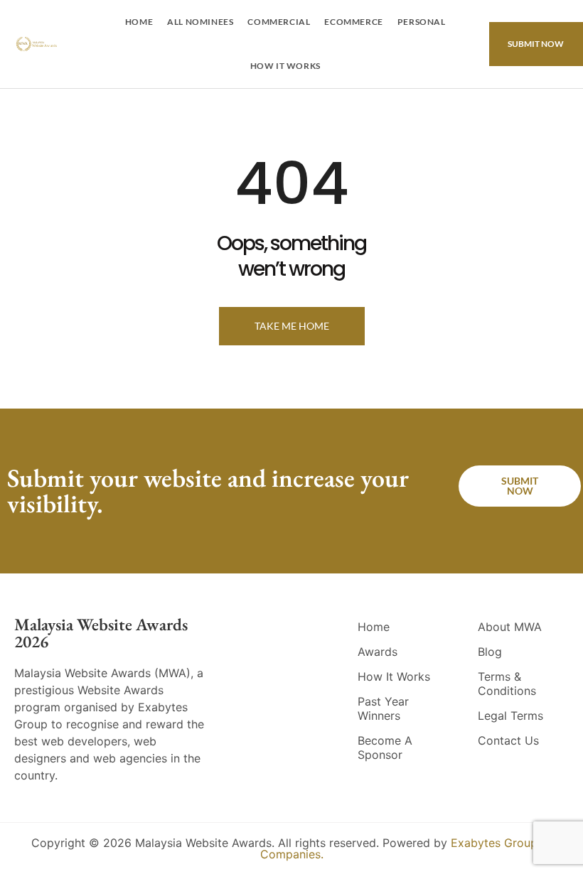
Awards (377, 651)
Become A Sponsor (385, 747)
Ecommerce (353, 21)
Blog (490, 651)
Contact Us (508, 740)
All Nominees (200, 21)
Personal (421, 21)
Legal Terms (510, 715)
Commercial (278, 21)
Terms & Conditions (507, 683)
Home (139, 21)
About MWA (510, 627)
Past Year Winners (383, 708)
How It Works (285, 65)
